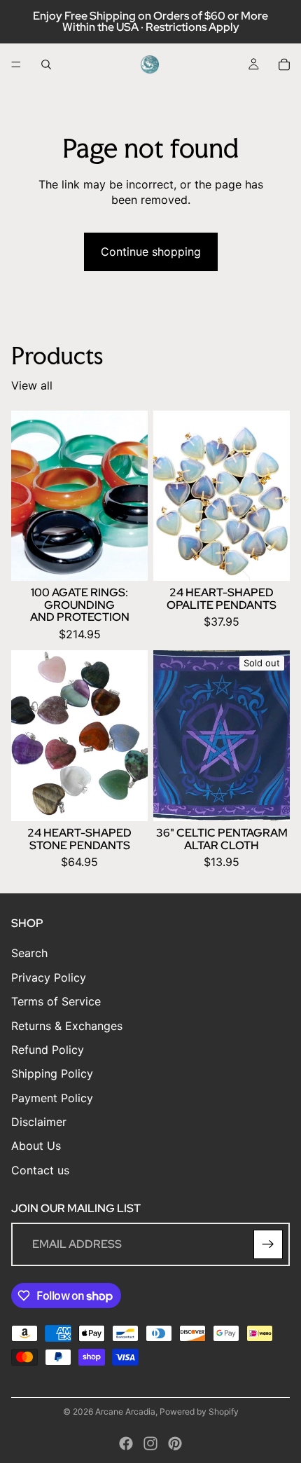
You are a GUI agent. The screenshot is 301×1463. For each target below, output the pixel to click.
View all (31, 385)
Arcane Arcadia (125, 1411)
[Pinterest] (175, 1443)
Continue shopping (151, 252)
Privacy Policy (48, 977)
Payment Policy (52, 1098)
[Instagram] (150, 1443)
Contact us (40, 1170)
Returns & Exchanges (66, 1026)
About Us (36, 1146)
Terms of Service (56, 1002)
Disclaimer (38, 1122)
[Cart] (284, 64)
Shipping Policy (52, 1074)
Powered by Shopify (199, 1411)
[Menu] (16, 64)
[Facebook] (126, 1443)
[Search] (46, 64)
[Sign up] (268, 1245)
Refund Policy (47, 1050)
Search (29, 954)
